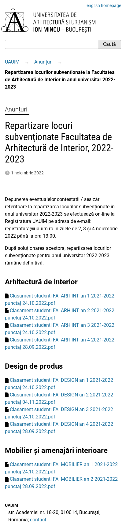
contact (38, 520)
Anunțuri (43, 62)
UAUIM (12, 62)
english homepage (104, 5)
